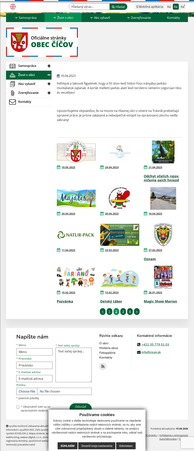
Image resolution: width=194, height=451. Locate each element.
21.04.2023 (155, 167)
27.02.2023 (155, 250)
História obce (108, 348)
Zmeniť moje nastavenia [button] (96, 445)
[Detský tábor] (119, 277)
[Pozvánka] (76, 277)
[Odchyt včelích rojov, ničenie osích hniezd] (163, 152)
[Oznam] (163, 234)
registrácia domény (16, 440)
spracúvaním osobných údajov (40, 410)
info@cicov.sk (151, 352)
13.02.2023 (112, 292)
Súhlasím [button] (67, 445)
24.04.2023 (112, 167)
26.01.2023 (155, 292)
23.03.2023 (112, 250)
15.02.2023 (68, 292)
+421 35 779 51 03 (155, 345)
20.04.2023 (68, 213)
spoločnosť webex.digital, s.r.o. (46, 440)
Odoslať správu (80, 409)
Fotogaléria (107, 353)
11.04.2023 (68, 250)
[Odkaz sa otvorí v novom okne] (102, 366)
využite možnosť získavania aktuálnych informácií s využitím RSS (29, 427)
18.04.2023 (155, 213)
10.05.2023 (68, 167)
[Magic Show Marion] (163, 277)
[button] (25, 17)
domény (47, 437)
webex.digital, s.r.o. (31, 437)
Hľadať (120, 7)
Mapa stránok (37, 433)
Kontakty (173, 18)
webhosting (12, 437)
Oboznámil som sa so (40, 408)
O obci (103, 343)
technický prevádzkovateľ (20, 444)
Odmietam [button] (126, 445)
